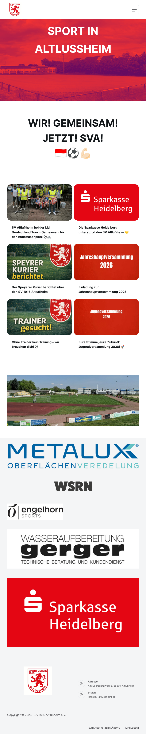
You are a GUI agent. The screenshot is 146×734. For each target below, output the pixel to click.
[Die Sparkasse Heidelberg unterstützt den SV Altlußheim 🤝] (106, 202)
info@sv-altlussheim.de (102, 696)
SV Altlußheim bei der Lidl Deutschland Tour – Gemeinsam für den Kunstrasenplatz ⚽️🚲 (38, 232)
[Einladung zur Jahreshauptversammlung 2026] (106, 262)
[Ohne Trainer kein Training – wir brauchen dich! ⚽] (39, 317)
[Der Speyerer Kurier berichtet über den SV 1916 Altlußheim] (39, 262)
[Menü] (134, 9)
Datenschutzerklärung (104, 727)
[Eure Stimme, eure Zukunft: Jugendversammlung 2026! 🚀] (106, 317)
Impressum (132, 727)
